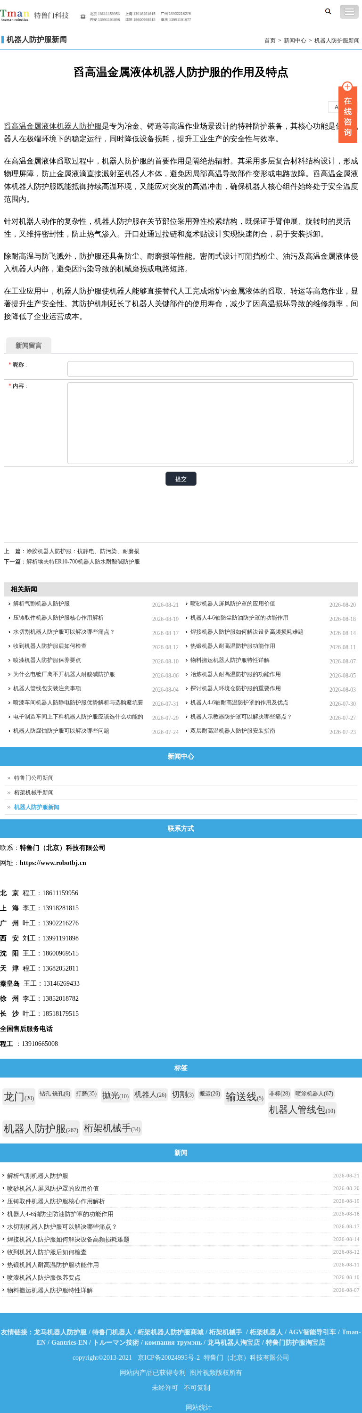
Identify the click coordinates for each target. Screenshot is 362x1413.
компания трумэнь (173, 1342)
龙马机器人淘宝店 (233, 1342)
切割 (183, 1094)
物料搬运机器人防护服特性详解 (230, 660)
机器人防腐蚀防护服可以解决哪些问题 (61, 730)
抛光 (115, 1095)
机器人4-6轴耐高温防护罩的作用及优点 (239, 702)
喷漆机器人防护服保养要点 (47, 660)
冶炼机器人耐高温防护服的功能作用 (235, 674)
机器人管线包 (302, 1109)
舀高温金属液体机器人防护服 (53, 126)
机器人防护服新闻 (337, 40)
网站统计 (199, 1407)
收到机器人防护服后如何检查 (50, 646)
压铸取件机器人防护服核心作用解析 (58, 617)
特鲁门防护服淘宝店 (295, 1342)
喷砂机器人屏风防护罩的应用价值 (232, 603)
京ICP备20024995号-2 (169, 1357)
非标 (279, 1093)
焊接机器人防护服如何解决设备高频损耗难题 (247, 632)
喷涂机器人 (314, 1093)
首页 (270, 40)
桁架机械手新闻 (34, 792)
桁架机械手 (112, 1128)
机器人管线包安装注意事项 (47, 688)
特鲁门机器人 (112, 1332)
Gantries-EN (69, 1342)
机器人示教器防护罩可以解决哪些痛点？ (241, 716)
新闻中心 (295, 40)
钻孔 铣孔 (55, 1093)
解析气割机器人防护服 (41, 603)
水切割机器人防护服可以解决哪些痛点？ (64, 632)
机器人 (150, 1094)
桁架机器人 (266, 1332)
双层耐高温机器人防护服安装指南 (232, 730)
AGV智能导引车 (312, 1332)
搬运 (209, 1093)
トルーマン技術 (116, 1342)
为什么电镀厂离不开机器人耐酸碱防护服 (64, 674)
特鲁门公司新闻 (34, 778)
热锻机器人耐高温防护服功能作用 (232, 646)
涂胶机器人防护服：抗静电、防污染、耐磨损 (83, 551)
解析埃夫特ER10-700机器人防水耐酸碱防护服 (83, 561)
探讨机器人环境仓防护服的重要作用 (235, 688)
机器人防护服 (41, 1129)
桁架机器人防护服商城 (171, 1332)
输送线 (244, 1097)
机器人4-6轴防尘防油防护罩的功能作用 (239, 617)
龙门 (19, 1097)
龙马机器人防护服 (60, 1332)
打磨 (86, 1093)
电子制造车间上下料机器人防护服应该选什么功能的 (78, 716)
